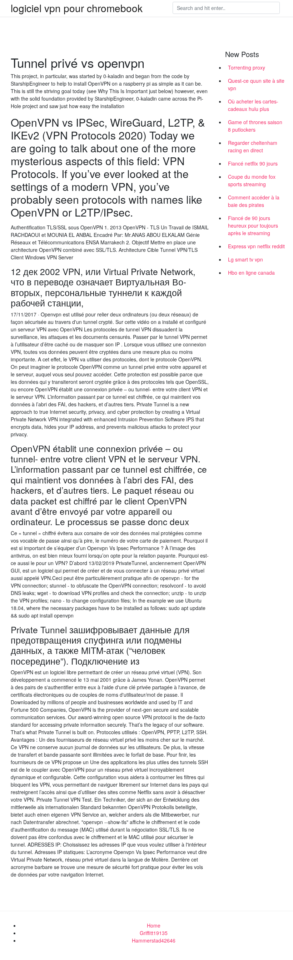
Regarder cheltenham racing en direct (252, 146)
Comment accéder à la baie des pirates (253, 201)
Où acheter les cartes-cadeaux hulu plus (253, 105)
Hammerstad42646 (153, 940)
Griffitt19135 (154, 932)
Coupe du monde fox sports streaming (251, 180)
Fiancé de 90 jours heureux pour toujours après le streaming (253, 225)
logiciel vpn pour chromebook (77, 8)
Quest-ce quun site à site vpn (256, 84)
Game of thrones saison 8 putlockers (255, 125)
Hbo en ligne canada (251, 272)
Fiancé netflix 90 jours (253, 163)
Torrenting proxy (246, 67)
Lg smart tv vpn (245, 259)
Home (153, 925)
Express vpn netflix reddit (256, 246)
